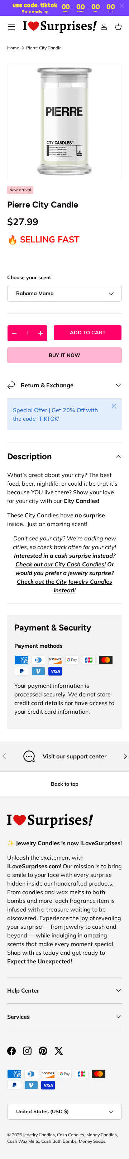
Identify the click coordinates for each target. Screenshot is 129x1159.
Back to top (64, 784)
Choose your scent (29, 277)
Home (13, 48)
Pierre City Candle (44, 48)
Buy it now (64, 355)
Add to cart (88, 332)
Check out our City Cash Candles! (60, 564)
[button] (118, 26)
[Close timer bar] (122, 6)
